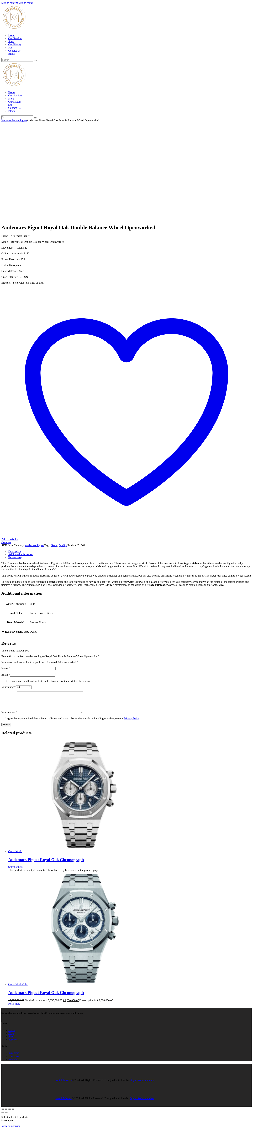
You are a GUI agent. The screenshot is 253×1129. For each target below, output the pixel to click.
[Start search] (35, 60)
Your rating (8, 687)
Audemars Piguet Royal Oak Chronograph (46, 859)
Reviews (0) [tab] (15, 557)
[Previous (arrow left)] (2, 1112)
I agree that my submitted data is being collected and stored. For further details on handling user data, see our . (73, 718)
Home (4, 120)
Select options (15, 866)
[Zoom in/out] (2, 1109)
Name (5, 668)
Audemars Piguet (17, 120)
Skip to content (9, 2)
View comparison (10, 1126)
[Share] (9, 1109)
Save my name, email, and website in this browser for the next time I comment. (48, 681)
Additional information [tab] (20, 554)
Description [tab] (14, 551)
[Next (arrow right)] (6, 1112)
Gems (54, 545)
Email (5, 674)
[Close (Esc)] (13, 1109)
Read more (14, 1003)
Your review (9, 712)
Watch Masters (64, 1080)
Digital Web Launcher (142, 1080)
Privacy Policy (131, 718)
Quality (63, 545)
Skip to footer (25, 2)
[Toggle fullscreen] (6, 1109)
